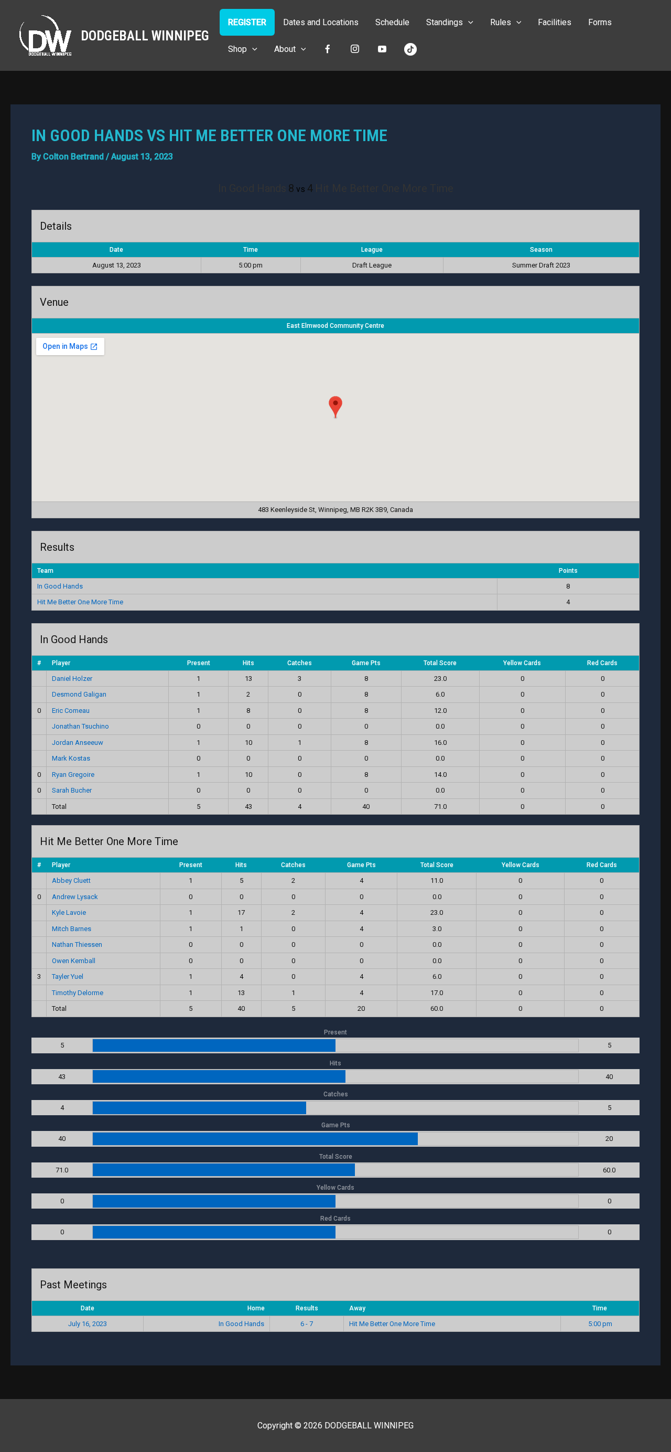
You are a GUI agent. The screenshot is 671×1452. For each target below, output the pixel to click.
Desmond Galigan (79, 694)
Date (87, 1308)
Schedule (392, 22)
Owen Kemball (73, 961)
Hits (248, 663)
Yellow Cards (522, 663)
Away (357, 1308)
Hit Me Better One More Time (80, 602)
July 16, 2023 (87, 1324)
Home (256, 1308)
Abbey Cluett (71, 880)
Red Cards (602, 663)
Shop (237, 49)
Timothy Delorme (77, 993)
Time (599, 1308)
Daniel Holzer (72, 678)
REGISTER (247, 22)
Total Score (440, 663)
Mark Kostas (71, 758)
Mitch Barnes (71, 929)
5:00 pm (600, 1324)
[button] (468, 22)
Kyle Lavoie (69, 912)
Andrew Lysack (75, 897)
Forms (600, 22)
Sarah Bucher (72, 790)
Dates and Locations (321, 22)
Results (307, 1308)
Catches (299, 663)
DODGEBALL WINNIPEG (145, 36)
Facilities (554, 22)
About (285, 49)
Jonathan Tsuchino (80, 726)
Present (198, 663)
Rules (500, 22)
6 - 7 (306, 1324)
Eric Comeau (71, 710)
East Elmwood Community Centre (335, 325)
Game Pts (366, 663)
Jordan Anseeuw (77, 742)
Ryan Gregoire (73, 774)
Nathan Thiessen (77, 944)
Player (61, 663)
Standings (444, 22)
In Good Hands (60, 586)
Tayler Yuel (67, 976)
